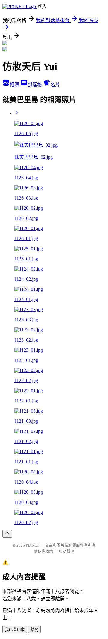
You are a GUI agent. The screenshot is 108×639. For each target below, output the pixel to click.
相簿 (15, 84)
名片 (55, 84)
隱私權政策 (43, 551)
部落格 (35, 84)
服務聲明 (66, 551)
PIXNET (32, 545)
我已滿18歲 (15, 629)
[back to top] (7, 534)
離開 (34, 629)
